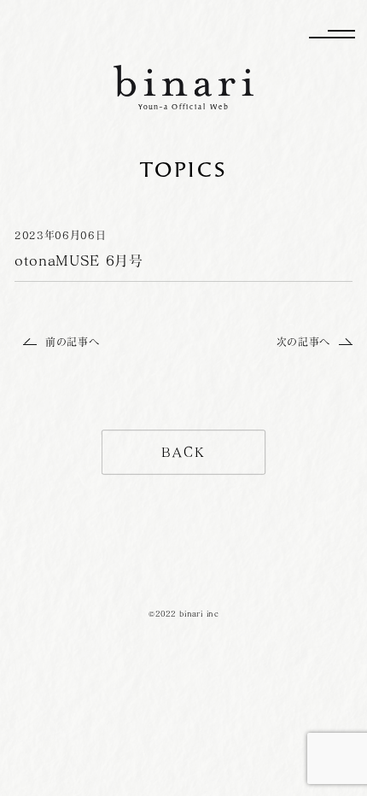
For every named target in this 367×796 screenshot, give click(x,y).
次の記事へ (303, 342)
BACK (183, 452)
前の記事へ (72, 342)
